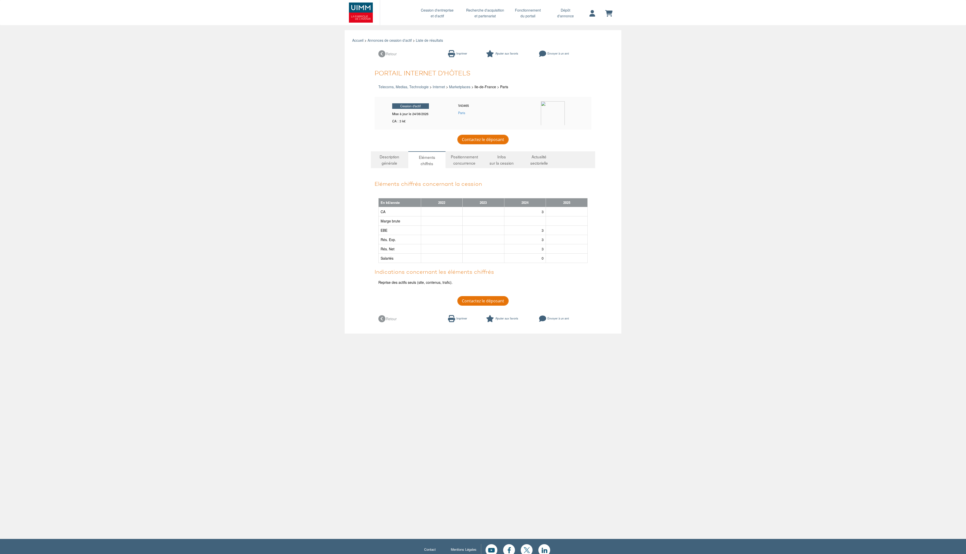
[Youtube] (491, 549)
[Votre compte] (592, 14)
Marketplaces (459, 86)
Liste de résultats (429, 40)
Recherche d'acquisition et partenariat (485, 13)
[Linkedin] (544, 549)
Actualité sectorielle (539, 160)
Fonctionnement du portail (528, 13)
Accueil (358, 40)
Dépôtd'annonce (565, 13)
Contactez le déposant (483, 139)
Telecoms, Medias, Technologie (403, 86)
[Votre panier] (609, 14)
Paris (461, 113)
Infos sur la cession (502, 160)
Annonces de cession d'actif (390, 40)
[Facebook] (509, 549)
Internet (439, 86)
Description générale (389, 160)
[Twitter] (526, 549)
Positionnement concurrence (464, 160)
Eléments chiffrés (427, 160)
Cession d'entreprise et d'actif (437, 13)
